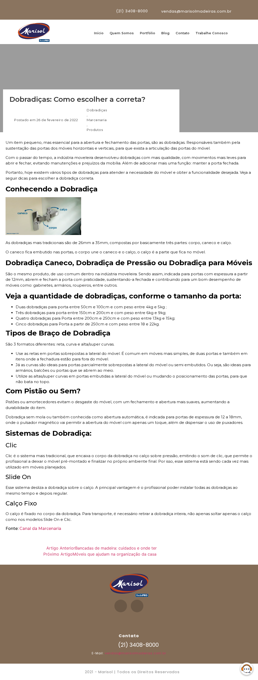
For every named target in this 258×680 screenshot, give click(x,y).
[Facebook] (120, 606)
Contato (182, 33)
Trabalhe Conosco (212, 33)
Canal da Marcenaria (40, 528)
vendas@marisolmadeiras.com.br (135, 653)
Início (99, 33)
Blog (165, 33)
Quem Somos (122, 33)
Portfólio (147, 33)
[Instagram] (137, 606)
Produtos (95, 130)
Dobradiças (97, 110)
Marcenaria (97, 120)
